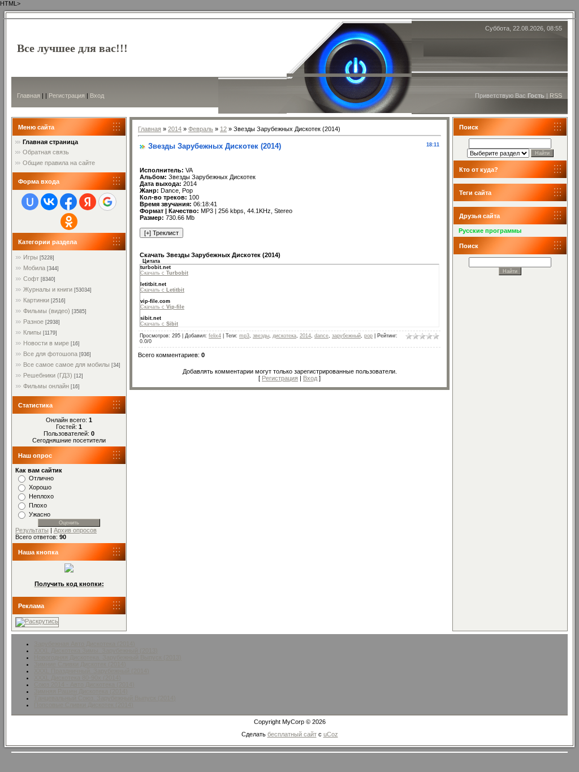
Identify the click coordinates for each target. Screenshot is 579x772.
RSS (556, 95)
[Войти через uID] (29, 201)
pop (368, 336)
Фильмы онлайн (46, 386)
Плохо (38, 505)
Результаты (32, 530)
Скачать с (164, 273)
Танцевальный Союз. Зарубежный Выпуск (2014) (105, 698)
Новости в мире (46, 343)
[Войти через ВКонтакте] (49, 201)
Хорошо (40, 487)
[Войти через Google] (107, 202)
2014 (175, 128)
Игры (30, 257)
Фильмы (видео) (46, 310)
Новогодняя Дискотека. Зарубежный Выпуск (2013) (108, 657)
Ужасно (39, 514)
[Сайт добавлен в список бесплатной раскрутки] (37, 621)
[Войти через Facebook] (68, 201)
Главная (28, 95)
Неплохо (41, 496)
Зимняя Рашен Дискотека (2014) (81, 691)
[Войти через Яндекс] (87, 201)
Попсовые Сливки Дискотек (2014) (83, 704)
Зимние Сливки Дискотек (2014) (80, 664)
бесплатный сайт (292, 734)
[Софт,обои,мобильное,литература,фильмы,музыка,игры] (69, 570)
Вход (97, 95)
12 (223, 128)
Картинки (36, 300)
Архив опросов (75, 530)
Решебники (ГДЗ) (47, 375)
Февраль (200, 128)
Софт (31, 278)
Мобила (34, 267)
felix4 (215, 336)
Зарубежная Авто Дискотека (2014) (84, 643)
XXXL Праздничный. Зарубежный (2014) (91, 670)
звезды (261, 336)
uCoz (330, 734)
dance (321, 336)
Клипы (32, 332)
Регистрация (67, 95)
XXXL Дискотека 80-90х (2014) (77, 677)
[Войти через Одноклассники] (69, 221)
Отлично (41, 478)
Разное (33, 321)
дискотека (284, 336)
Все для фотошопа (50, 353)
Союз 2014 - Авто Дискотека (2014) (84, 684)
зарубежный (346, 336)
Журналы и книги (47, 289)
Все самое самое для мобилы (66, 364)
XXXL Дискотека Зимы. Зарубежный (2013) (96, 650)
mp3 (244, 336)
